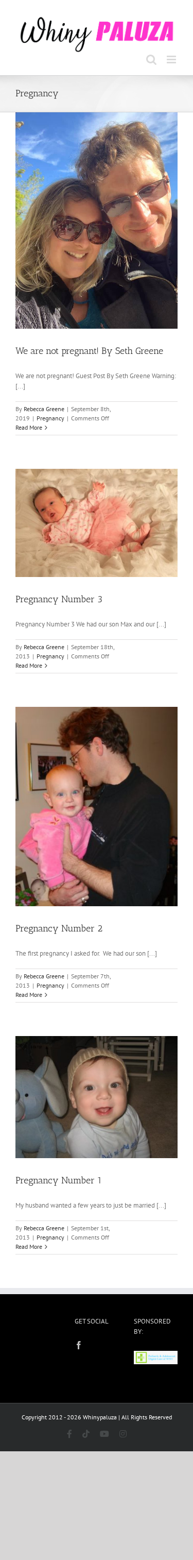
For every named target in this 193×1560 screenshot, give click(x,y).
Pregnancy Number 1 (58, 1176)
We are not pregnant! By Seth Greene (89, 347)
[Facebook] (79, 1341)
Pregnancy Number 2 (58, 924)
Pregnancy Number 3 (58, 595)
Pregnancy (50, 415)
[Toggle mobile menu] (172, 55)
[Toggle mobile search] (151, 55)
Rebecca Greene (44, 406)
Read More (28, 424)
